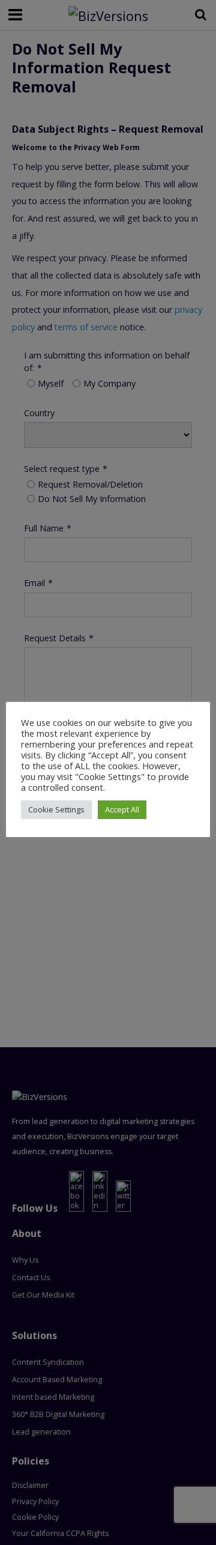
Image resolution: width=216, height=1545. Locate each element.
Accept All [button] (122, 809)
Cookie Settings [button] (56, 809)
